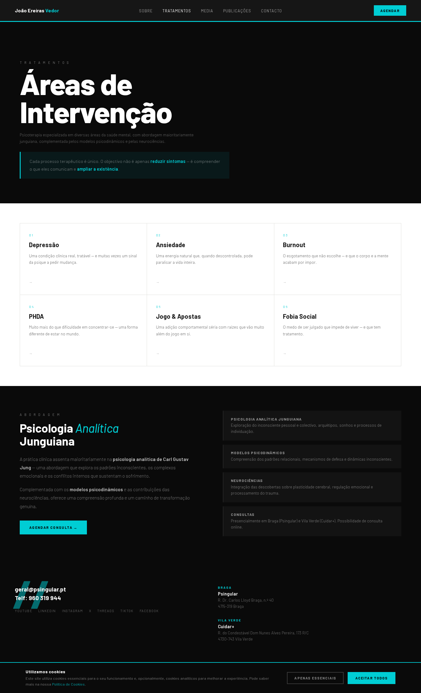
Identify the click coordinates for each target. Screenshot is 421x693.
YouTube (23, 611)
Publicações (237, 11)
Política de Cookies (68, 684)
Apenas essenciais (315, 678)
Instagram (72, 611)
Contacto (271, 11)
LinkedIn (47, 611)
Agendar (390, 10)
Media (207, 11)
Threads (105, 611)
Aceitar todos (371, 678)
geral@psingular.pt (40, 589)
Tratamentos (176, 11)
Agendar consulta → (53, 527)
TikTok (127, 611)
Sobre (146, 11)
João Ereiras (37, 10)
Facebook (149, 611)
